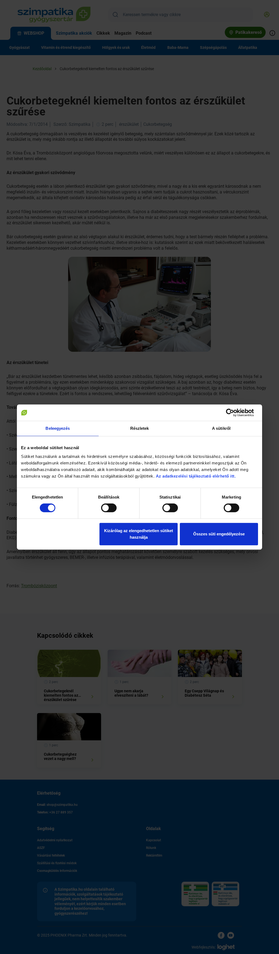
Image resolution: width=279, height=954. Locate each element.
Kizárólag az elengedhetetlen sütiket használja (138, 533)
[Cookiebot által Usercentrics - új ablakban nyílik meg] (234, 413)
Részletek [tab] (139, 428)
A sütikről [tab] (221, 428)
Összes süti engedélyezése (219, 534)
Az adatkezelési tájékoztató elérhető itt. (196, 476)
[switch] (109, 507)
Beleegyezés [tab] (58, 428)
